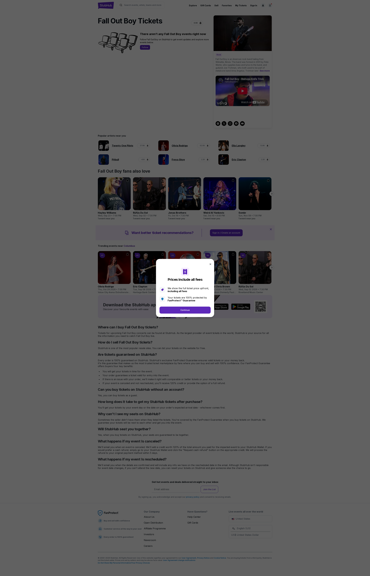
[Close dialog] (210, 264)
